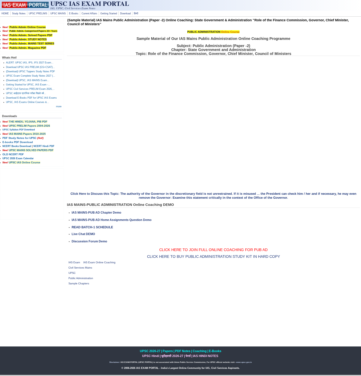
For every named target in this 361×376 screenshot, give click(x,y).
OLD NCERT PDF (13, 154)
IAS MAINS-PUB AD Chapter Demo (96, 212)
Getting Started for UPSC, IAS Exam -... (28, 84)
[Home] (25, 6)
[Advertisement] (213, 320)
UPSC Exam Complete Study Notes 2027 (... (30, 76)
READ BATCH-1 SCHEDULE (92, 227)
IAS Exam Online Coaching (99, 262)
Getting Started (108, 13)
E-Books (73, 13)
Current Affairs (89, 13)
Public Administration (80, 278)
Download (125, 13)
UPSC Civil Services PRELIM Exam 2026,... (30, 89)
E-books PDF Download (17, 142)
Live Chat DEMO (83, 234)
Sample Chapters (78, 283)
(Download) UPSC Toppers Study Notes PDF (30, 71)
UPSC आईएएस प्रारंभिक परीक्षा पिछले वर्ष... (26, 93)
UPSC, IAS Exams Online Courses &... (27, 102)
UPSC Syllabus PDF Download (18, 129)
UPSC (72, 272)
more (58, 106)
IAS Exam (74, 262)
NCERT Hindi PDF (43, 146)
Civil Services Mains (80, 267)
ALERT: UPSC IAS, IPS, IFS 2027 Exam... (29, 62)
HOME (5, 13)
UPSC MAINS (58, 13)
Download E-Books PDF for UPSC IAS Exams (31, 98)
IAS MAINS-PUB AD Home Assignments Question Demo (112, 219)
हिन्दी (136, 13)
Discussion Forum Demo (89, 241)
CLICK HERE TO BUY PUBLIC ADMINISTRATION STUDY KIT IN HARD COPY (213, 256)
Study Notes (19, 13)
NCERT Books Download (16, 146)
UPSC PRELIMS (38, 13)
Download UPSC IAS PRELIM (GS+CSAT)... (30, 67)
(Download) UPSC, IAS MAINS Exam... (27, 80)
